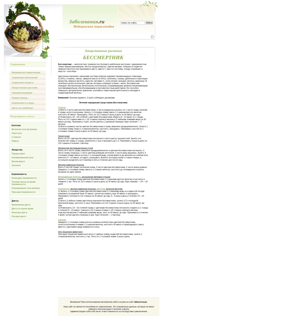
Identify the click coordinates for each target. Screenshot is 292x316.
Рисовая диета (19, 216)
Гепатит (62, 107)
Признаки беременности (23, 192)
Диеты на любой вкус (22, 108)
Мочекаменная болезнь (69, 177)
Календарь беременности (24, 178)
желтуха (101, 189)
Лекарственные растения (24, 88)
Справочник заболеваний (24, 77)
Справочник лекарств (23, 82)
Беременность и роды (23, 103)
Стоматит (16, 137)
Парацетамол (18, 154)
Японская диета (19, 212)
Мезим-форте (18, 161)
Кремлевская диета (21, 205)
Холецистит (63, 189)
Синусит (62, 220)
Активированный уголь (22, 157)
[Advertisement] (86, 266)
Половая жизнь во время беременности (23, 183)
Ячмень (15, 141)
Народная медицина (22, 93)
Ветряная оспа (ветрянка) (24, 129)
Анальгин (16, 165)
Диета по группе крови (22, 208)
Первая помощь (20, 98)
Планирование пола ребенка (26, 188)
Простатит (17, 133)
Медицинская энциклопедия (26, 72)
